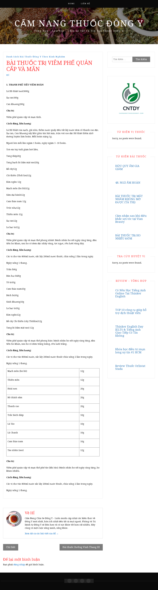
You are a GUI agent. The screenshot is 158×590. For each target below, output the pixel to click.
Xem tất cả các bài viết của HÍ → (41, 533)
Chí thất (10, 547)
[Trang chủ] (69, 581)
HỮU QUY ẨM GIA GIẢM (127, 167)
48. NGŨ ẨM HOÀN (127, 182)
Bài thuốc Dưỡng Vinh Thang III (81, 547)
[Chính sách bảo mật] (88, 581)
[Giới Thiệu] (76, 581)
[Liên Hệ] (82, 581)
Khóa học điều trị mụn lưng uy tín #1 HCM (130, 351)
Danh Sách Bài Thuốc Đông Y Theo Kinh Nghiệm (35, 57)
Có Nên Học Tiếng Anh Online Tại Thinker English (130, 293)
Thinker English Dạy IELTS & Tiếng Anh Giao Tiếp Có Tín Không (129, 331)
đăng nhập (19, 564)
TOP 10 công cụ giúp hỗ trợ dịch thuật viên (130, 311)
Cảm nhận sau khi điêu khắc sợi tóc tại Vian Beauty (131, 219)
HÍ (7, 75)
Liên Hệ (85, 4)
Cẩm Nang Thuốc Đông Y (79, 23)
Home (71, 4)
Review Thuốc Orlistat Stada (130, 367)
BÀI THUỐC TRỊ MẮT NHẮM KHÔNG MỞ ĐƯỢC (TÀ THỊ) (129, 199)
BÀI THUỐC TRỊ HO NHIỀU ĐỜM (128, 237)
